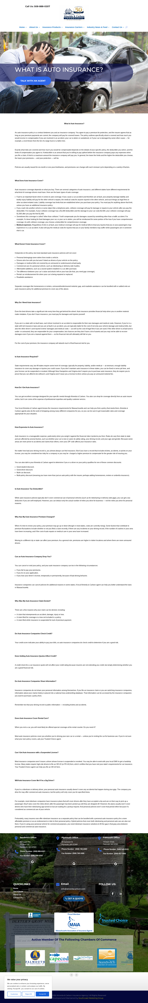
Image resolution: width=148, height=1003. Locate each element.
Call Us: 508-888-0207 (37, 6)
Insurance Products (51, 27)
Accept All (42, 994)
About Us (33, 27)
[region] (28, 987)
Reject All (28, 994)
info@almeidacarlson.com (73, 889)
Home (22, 27)
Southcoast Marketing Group (91, 998)
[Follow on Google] (32, 862)
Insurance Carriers (73, 27)
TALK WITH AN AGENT (33, 80)
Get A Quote (18, 891)
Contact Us (117, 27)
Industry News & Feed (97, 27)
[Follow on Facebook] (112, 894)
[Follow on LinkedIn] (121, 894)
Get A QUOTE (75, 898)
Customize (14, 994)
